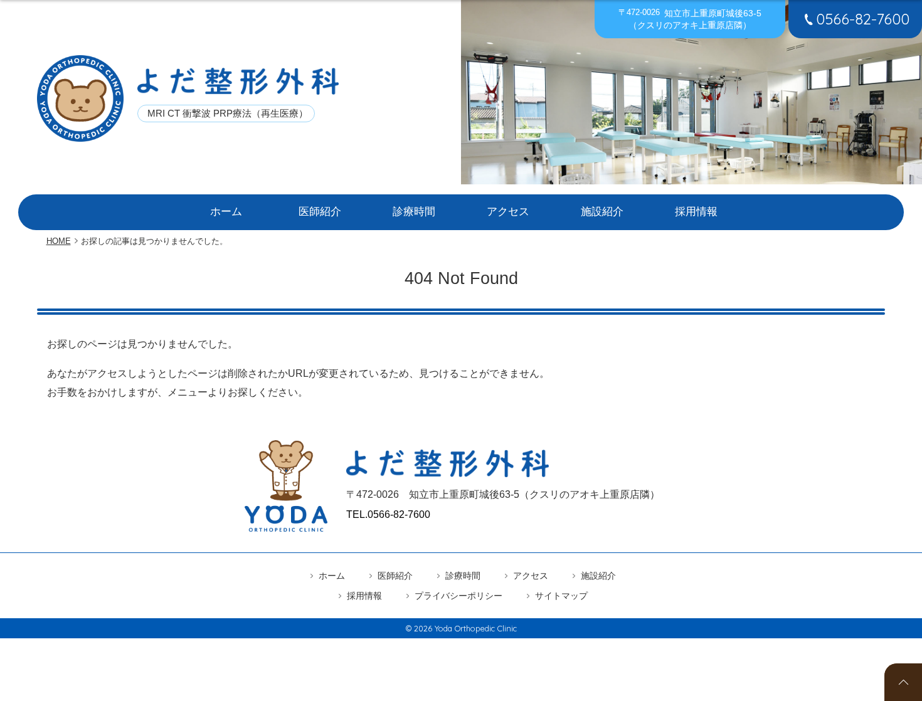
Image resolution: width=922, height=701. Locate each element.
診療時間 (414, 212)
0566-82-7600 (862, 18)
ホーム (226, 212)
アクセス (508, 212)
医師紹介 (320, 212)
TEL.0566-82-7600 (388, 514)
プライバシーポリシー (458, 596)
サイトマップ (561, 596)
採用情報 (696, 212)
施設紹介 (602, 212)
